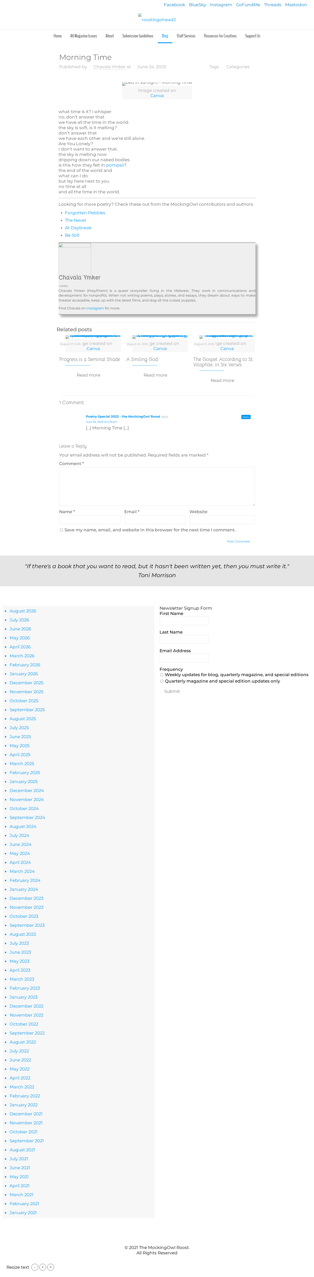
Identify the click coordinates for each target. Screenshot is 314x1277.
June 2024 (20, 844)
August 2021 (22, 1149)
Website (198, 511)
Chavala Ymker (110, 66)
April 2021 (19, 1185)
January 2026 (24, 673)
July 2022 (19, 1051)
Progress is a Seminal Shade (89, 359)
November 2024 (27, 799)
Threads (272, 4)
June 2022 (20, 1060)
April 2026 (20, 646)
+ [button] (42, 1267)
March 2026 (22, 655)
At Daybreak (78, 227)
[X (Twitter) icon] (154, 1262)
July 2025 (19, 727)
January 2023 (24, 997)
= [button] (50, 1267)
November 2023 (26, 907)
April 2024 (20, 862)
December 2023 (26, 898)
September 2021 (27, 1140)
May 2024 (20, 853)
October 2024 (24, 808)
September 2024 (27, 817)
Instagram (221, 4)
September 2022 (27, 1033)
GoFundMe (248, 4)
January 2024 (24, 889)
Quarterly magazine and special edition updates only (222, 681)
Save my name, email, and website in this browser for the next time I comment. (150, 529)
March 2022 (22, 1086)
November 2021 (26, 1122)
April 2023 (20, 970)
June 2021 (20, 1167)
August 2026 (23, 610)
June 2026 (20, 628)
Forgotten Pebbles (85, 212)
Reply (246, 416)
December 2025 (26, 682)
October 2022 (24, 1024)
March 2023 (22, 979)
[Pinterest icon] (159, 1262)
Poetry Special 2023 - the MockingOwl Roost (123, 416)
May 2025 (19, 745)
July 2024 (19, 835)
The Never (76, 220)
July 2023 (19, 943)
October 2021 (23, 1131)
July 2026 (19, 619)
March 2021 (21, 1194)
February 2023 (25, 988)
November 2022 (26, 1015)
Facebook (174, 4)
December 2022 (26, 1006)
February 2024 (25, 880)
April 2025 (20, 754)
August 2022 (23, 1042)
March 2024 (22, 871)
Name (67, 511)
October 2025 (24, 700)
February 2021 (24, 1203)
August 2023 (23, 934)
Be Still (72, 235)
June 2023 (20, 952)
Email (131, 511)
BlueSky (197, 4)
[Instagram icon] (163, 1262)
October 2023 (24, 916)
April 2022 (20, 1077)
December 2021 (26, 1113)
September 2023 (27, 925)
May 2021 (19, 1176)
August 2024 (23, 826)
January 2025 (24, 781)
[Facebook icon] (150, 1262)
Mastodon (296, 4)
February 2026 (25, 664)
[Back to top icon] (157, 1238)
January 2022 (24, 1104)
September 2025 (27, 709)
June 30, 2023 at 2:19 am (101, 421)
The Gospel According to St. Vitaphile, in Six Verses (223, 362)
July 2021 (19, 1158)
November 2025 (26, 691)
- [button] (35, 1267)
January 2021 (23, 1212)
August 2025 (23, 718)
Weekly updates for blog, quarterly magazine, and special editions (236, 674)
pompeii (115, 165)
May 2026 (20, 637)
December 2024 (27, 790)
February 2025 (25, 772)
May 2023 (19, 961)
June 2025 (20, 736)
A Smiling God (142, 359)
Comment (71, 463)
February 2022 (25, 1095)
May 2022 (19, 1069)
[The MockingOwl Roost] (157, 19)
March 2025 (22, 763)
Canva (157, 95)
